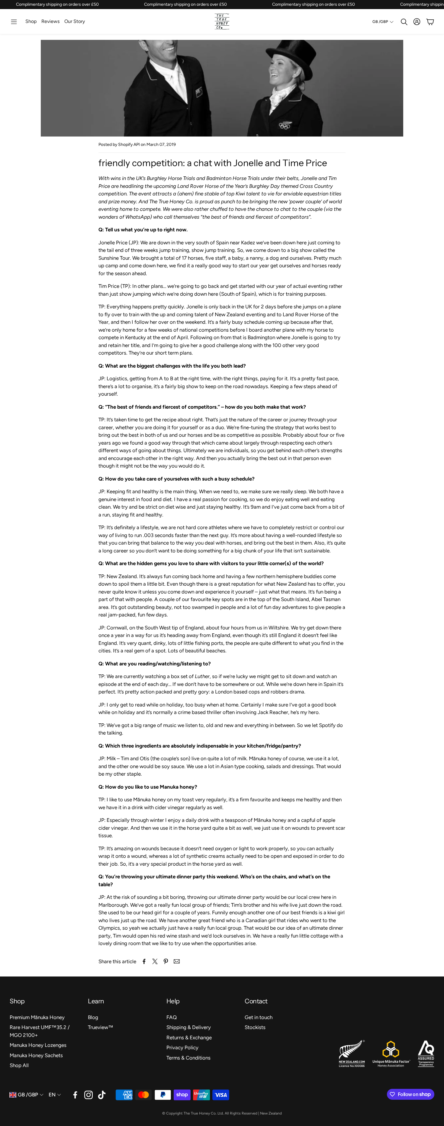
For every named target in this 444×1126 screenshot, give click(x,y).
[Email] (177, 961)
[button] (14, 21)
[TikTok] (102, 1095)
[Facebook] (75, 1095)
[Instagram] (88, 1095)
